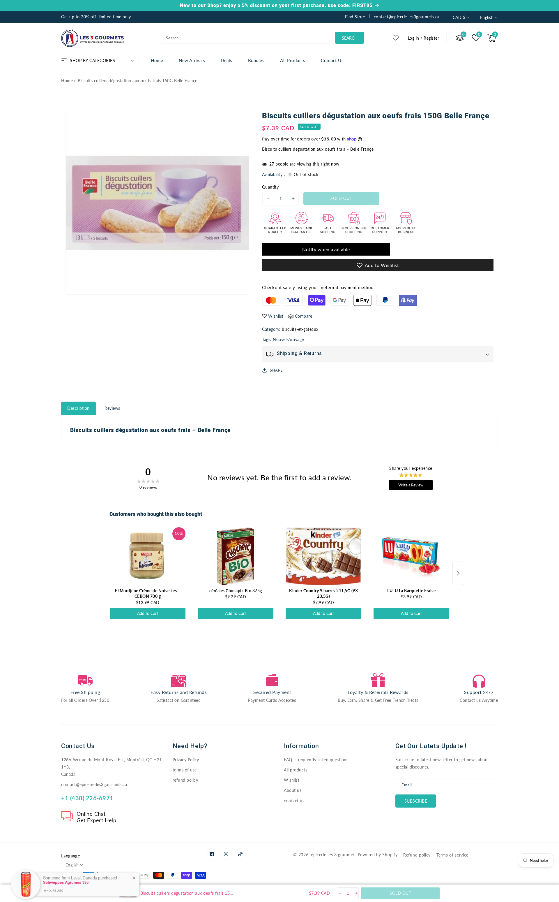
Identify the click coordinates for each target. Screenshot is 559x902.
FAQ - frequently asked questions (316, 759)
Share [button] (276, 370)
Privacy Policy (186, 759)
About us (292, 790)
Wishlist (291, 780)
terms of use (185, 769)
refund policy (185, 780)
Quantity (270, 186)
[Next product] (458, 573)
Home (67, 80)
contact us (294, 800)
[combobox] (246, 38)
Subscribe (415, 801)
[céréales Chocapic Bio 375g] (235, 556)
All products (295, 769)
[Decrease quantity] (339, 893)
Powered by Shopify (378, 854)
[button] (491, 37)
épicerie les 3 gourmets (334, 854)
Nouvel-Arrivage (288, 339)
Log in (413, 38)
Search (350, 38)
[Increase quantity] (355, 893)
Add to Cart (147, 613)
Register (431, 38)
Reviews (112, 408)
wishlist (276, 316)
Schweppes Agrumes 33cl (66, 866)
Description (78, 408)
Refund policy (417, 854)
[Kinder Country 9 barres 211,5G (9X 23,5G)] (323, 556)
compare (303, 316)
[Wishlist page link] (396, 38)
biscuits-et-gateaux (300, 329)
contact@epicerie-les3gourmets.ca (94, 784)
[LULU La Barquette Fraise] (411, 556)
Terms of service (452, 854)
